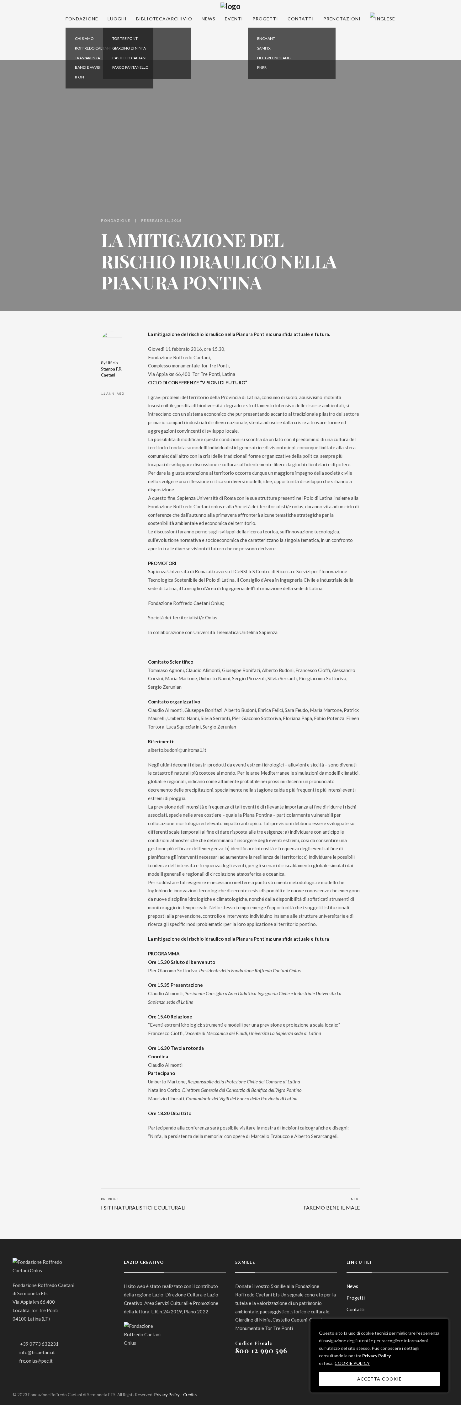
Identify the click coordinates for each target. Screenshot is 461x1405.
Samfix (264, 48)
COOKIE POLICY (352, 1363)
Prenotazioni (342, 18)
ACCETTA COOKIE (379, 1378)
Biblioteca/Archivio (164, 18)
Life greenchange (275, 58)
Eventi (234, 18)
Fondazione (82, 18)
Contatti (301, 18)
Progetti (265, 18)
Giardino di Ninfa (129, 48)
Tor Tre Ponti (125, 38)
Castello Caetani (129, 58)
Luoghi (117, 18)
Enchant (266, 38)
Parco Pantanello (130, 67)
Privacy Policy (376, 1355)
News (208, 18)
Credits (190, 1394)
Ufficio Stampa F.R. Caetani (111, 368)
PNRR (262, 67)
